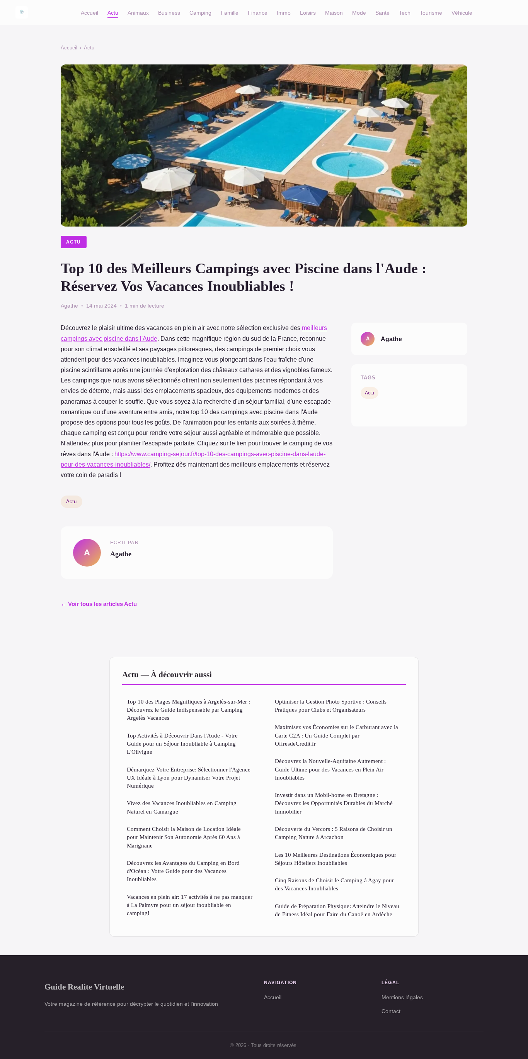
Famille (229, 12)
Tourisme (431, 12)
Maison (334, 12)
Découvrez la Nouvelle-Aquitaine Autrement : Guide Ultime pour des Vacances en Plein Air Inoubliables (330, 769)
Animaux (138, 12)
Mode (359, 12)
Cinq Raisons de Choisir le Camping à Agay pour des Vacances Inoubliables (334, 884)
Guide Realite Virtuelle (84, 986)
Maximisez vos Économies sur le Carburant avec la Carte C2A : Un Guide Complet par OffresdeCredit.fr (336, 735)
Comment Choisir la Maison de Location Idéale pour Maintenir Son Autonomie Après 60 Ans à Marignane (184, 837)
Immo (284, 12)
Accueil (89, 12)
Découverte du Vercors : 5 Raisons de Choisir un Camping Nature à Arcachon (333, 833)
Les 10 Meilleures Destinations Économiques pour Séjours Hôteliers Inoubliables (335, 858)
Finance (257, 12)
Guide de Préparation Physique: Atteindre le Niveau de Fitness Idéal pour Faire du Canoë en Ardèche (337, 910)
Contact (391, 1011)
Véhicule (461, 12)
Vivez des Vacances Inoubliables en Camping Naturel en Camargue (182, 807)
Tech (404, 12)
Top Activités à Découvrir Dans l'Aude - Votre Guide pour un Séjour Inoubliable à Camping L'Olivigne (182, 743)
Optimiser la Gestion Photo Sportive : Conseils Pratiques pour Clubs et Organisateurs (331, 705)
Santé (382, 12)
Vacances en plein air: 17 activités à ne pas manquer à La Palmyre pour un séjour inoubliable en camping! (189, 905)
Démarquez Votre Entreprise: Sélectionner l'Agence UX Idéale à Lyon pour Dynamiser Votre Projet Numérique (188, 777)
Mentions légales (402, 997)
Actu (112, 12)
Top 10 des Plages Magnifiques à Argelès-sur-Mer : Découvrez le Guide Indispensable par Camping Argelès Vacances (188, 709)
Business (169, 12)
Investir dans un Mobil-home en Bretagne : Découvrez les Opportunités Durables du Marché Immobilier (334, 803)
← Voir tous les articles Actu (99, 604)
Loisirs (308, 12)
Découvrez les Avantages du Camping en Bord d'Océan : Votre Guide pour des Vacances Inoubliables (183, 871)
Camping (200, 12)
